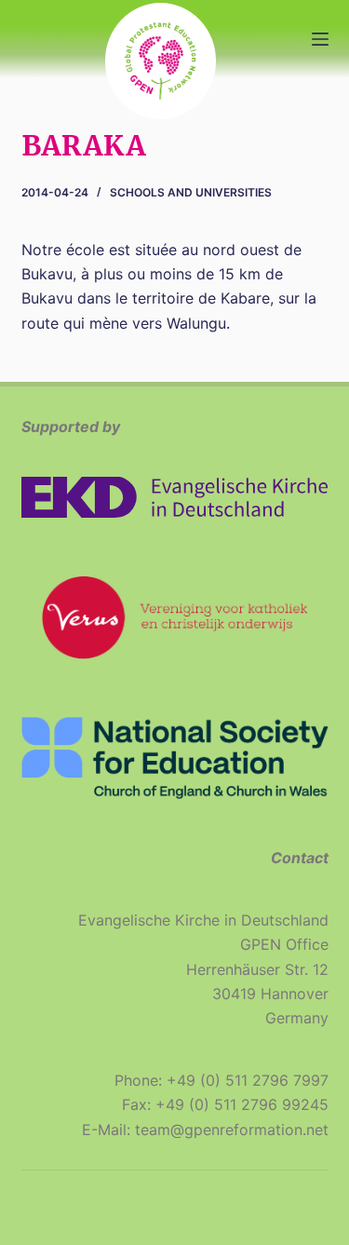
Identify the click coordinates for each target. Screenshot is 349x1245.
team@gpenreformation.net (232, 1129)
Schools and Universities (191, 192)
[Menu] (320, 39)
